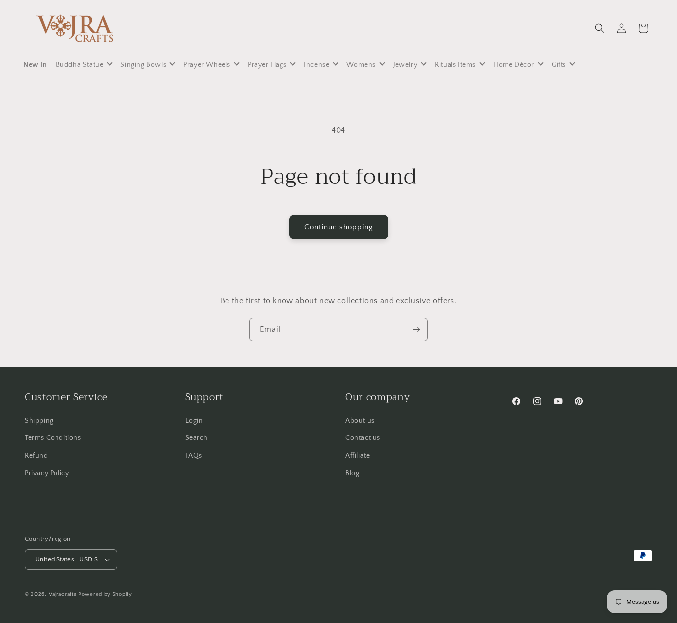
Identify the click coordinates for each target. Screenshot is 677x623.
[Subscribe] (416, 329)
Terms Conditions (53, 438)
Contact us (362, 438)
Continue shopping (338, 227)
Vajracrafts (63, 594)
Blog (352, 473)
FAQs (193, 456)
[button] (600, 28)
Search (196, 438)
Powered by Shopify (105, 594)
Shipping (39, 421)
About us (360, 421)
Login (194, 421)
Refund (36, 456)
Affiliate (357, 456)
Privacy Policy (47, 473)
